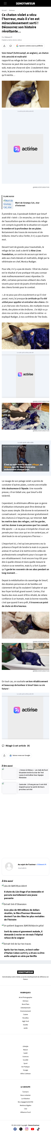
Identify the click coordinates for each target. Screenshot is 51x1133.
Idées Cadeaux (25, 1073)
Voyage (25, 1070)
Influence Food (25, 1112)
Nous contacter (26, 1095)
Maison (25, 1050)
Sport (25, 1063)
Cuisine (25, 1014)
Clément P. (8, 37)
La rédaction (25, 1098)
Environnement (25, 1011)
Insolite (25, 1025)
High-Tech (25, 1021)
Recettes (26, 1018)
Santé (25, 1053)
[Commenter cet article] (11, 45)
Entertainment (25, 1008)
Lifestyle (25, 1046)
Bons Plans (25, 1004)
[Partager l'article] (4, 45)
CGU (25, 1109)
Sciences (26, 1056)
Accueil (4, 10)
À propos (26, 1092)
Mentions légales (25, 1105)
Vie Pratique (25, 1067)
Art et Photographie (25, 997)
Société (25, 1060)
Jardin (25, 1028)
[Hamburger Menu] (5, 3)
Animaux (12, 10)
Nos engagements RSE (25, 1102)
